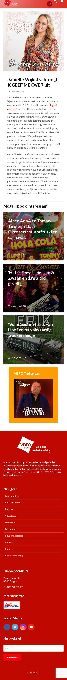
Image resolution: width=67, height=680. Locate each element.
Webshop (10, 522)
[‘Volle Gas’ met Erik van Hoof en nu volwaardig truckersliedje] (33, 339)
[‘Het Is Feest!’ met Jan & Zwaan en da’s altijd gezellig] (33, 287)
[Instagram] (23, 627)
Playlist (9, 509)
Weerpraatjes (12, 496)
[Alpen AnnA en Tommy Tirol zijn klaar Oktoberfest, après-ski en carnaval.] (33, 235)
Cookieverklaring (14, 555)
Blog (7, 549)
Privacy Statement (14, 535)
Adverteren (11, 515)
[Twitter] (15, 627)
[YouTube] (31, 627)
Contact (9, 542)
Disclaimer (10, 529)
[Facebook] (6, 627)
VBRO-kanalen (12, 502)
